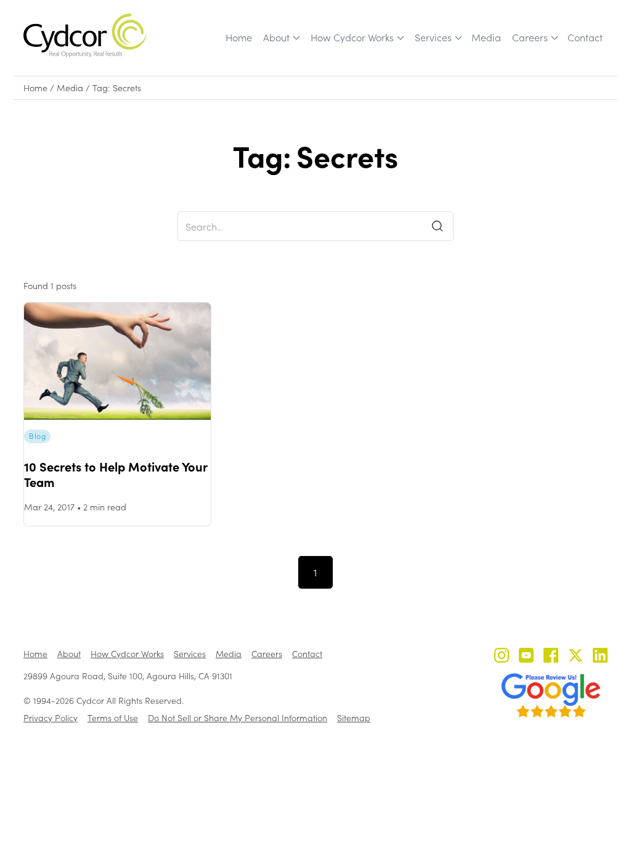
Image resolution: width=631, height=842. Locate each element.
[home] (85, 35)
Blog (37, 436)
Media (486, 37)
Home (239, 37)
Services (433, 37)
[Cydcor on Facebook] (550, 657)
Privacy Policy (50, 718)
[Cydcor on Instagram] (501, 657)
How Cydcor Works (352, 37)
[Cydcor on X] (575, 657)
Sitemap (353, 718)
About (276, 37)
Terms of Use (113, 718)
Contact (585, 37)
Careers (530, 37)
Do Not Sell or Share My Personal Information (237, 718)
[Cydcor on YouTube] (526, 657)
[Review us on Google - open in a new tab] (551, 695)
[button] (280, 37)
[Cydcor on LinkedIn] (600, 657)
